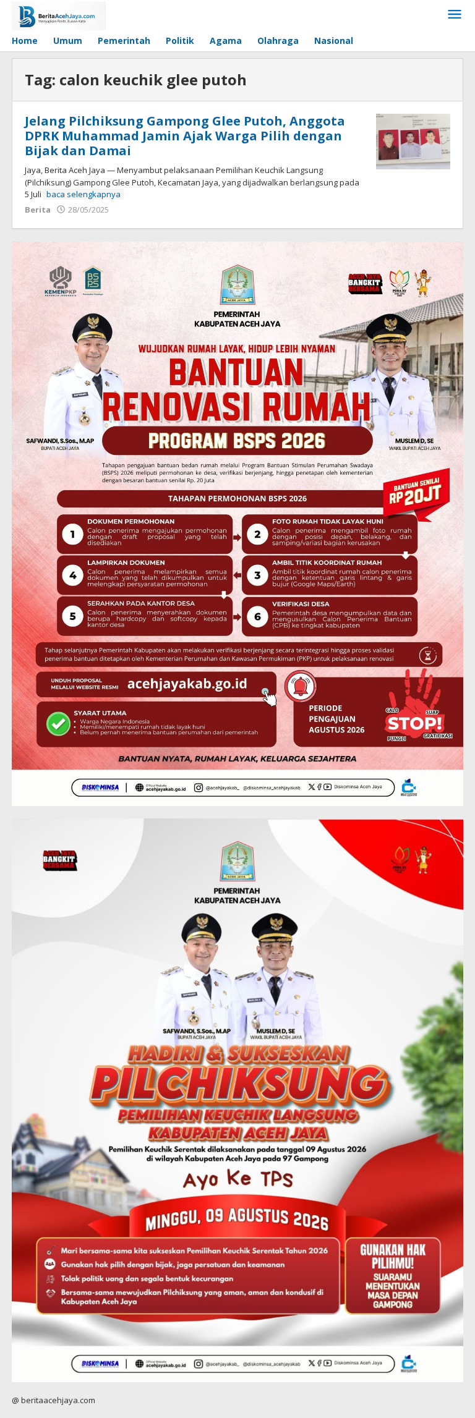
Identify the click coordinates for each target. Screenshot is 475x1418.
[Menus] (454, 14)
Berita (38, 209)
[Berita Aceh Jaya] (59, 15)
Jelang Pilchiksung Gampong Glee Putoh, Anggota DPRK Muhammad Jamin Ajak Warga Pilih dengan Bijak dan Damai (185, 136)
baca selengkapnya (83, 194)
